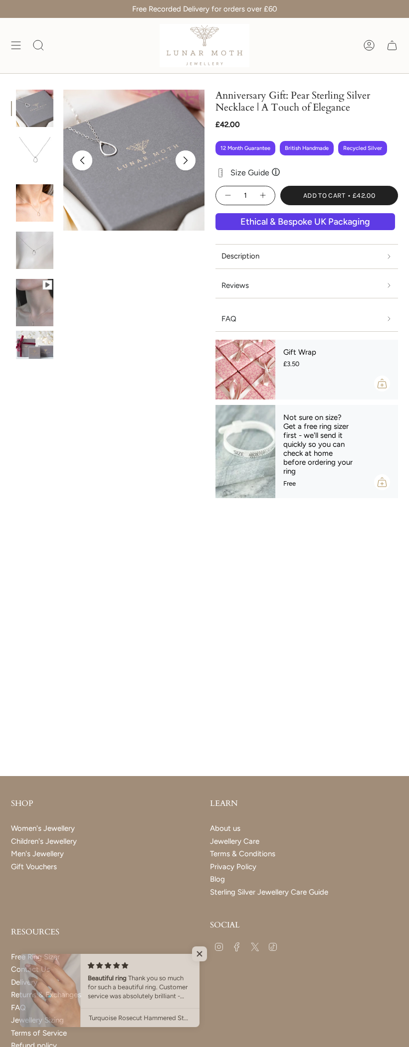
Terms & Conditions (242, 853)
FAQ (18, 1007)
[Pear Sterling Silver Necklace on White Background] (34, 155)
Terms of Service (39, 1033)
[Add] (382, 384)
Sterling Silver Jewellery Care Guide (269, 892)
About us (225, 828)
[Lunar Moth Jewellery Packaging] (34, 345)
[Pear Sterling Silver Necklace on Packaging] (34, 108)
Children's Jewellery (44, 841)
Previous (82, 160)
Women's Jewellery (43, 828)
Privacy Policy (233, 866)
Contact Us (30, 969)
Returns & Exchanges (46, 994)
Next (186, 160)
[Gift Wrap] (245, 369)
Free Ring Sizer (35, 956)
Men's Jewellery (37, 853)
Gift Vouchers (34, 866)
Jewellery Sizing (37, 1020)
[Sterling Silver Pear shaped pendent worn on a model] (34, 297)
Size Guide (255, 172)
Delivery (24, 982)
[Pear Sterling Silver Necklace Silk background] (34, 250)
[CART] (392, 45)
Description (240, 256)
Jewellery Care (234, 841)
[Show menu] (16, 45)
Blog (217, 879)
